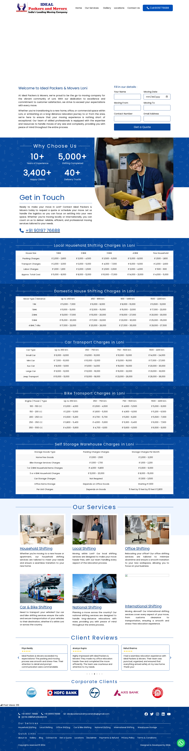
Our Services (92, 8)
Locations (119, 8)
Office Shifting (137, 548)
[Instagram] (157, 714)
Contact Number (123, 114)
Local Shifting (84, 548)
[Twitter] (152, 714)
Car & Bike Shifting (36, 607)
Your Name (120, 92)
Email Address (151, 114)
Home (78, 8)
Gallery (107, 8)
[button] (18, 657)
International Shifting (143, 606)
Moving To (149, 103)
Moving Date (150, 92)
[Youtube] (169, 714)
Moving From (121, 103)
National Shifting (87, 607)
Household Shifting (36, 548)
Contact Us (133, 8)
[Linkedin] (163, 714)
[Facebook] (146, 714)
